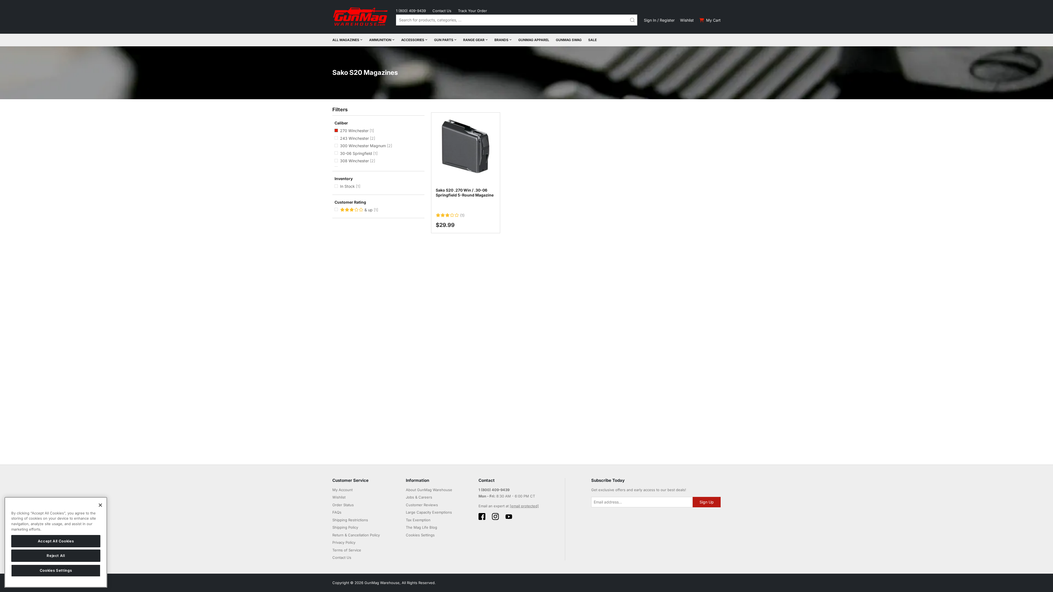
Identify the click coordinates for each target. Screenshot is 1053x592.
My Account (342, 490)
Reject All (56, 556)
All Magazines (345, 40)
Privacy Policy (343, 542)
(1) (462, 215)
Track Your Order (472, 10)
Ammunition (380, 40)
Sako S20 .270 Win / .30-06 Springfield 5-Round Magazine (465, 192)
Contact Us (441, 10)
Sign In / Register (659, 20)
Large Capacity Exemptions (429, 512)
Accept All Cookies (56, 541)
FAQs (336, 512)
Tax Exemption (418, 520)
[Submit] (632, 20)
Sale (592, 40)
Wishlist (687, 20)
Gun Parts (443, 40)
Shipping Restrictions (350, 520)
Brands (501, 40)
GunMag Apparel (533, 40)
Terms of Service (346, 550)
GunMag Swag (569, 40)
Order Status (343, 505)
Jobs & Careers (419, 497)
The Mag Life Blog (421, 527)
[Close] (100, 505)
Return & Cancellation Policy (356, 535)
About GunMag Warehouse (429, 490)
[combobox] (516, 20)
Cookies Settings (56, 570)
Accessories (412, 40)
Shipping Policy (345, 527)
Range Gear (474, 40)
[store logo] (360, 17)
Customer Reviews (422, 505)
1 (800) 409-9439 (411, 10)
